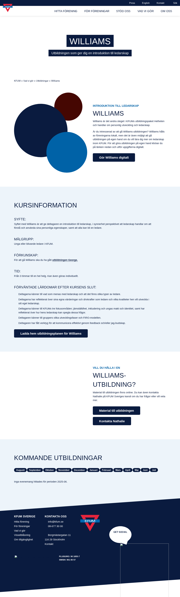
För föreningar (96, 11)
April (127, 470)
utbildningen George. (65, 259)
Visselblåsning (22, 535)
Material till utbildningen (116, 410)
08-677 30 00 (55, 526)
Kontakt (160, 3)
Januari (93, 470)
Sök (175, 3)
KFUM (17, 81)
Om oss (166, 11)
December (79, 470)
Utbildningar (42, 81)
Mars (118, 470)
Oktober (49, 470)
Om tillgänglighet (23, 539)
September (35, 470)
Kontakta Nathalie (112, 421)
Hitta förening (65, 11)
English (146, 3)
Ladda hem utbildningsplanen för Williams (50, 333)
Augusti (20, 470)
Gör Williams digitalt (114, 157)
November (63, 470)
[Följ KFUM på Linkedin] (121, 536)
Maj (136, 470)
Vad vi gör (146, 11)
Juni (145, 470)
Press (132, 3)
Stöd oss (123, 11)
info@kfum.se (55, 521)
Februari (106, 470)
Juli (154, 470)
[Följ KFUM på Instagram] (119, 536)
